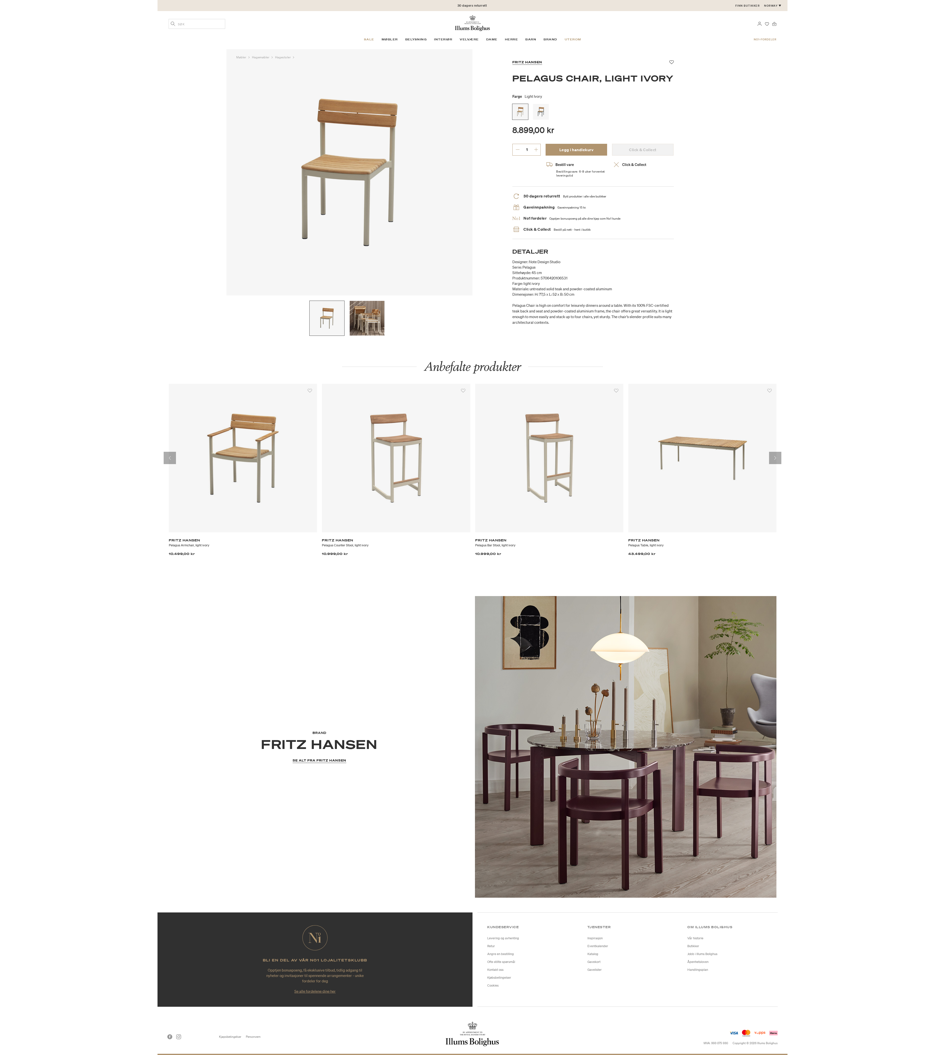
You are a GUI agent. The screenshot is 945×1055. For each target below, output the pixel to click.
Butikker (693, 946)
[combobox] (197, 24)
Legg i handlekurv (576, 149)
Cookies (493, 985)
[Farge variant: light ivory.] (520, 112)
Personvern (253, 1037)
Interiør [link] (443, 39)
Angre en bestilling (500, 954)
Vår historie (695, 938)
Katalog (592, 954)
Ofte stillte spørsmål (501, 962)
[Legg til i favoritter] (310, 391)
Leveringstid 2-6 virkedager (472, 10)
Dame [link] (492, 39)
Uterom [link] (573, 39)
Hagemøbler (261, 57)
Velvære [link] (469, 39)
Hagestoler (283, 57)
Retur (491, 946)
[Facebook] (169, 1036)
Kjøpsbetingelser (230, 1037)
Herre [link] (511, 39)
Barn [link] (530, 39)
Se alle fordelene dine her (315, 991)
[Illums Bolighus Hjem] (472, 22)
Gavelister (594, 970)
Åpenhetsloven (698, 962)
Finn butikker (747, 6)
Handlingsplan (697, 970)
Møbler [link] (390, 39)
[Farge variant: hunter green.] (541, 112)
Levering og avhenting (503, 938)
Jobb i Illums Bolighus (702, 954)
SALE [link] (369, 39)
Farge (527, 96)
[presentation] (170, 458)
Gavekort (593, 962)
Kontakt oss (495, 970)
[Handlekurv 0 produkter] (774, 23)
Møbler (241, 57)
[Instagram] (178, 1036)
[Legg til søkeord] (173, 24)
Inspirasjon (595, 938)
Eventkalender (597, 946)
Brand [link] (550, 39)
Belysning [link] (416, 39)
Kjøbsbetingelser (499, 977)
